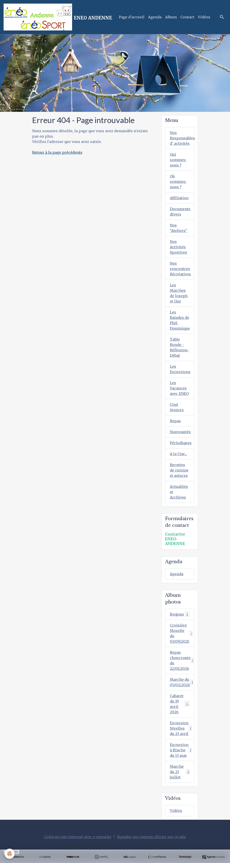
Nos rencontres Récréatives (180, 268)
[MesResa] (73, 856)
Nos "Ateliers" (178, 228)
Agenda (154, 17)
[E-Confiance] (157, 856)
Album (171, 17)
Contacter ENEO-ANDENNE (175, 539)
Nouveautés (180, 432)
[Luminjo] (185, 856)
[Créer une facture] (129, 856)
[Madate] (45, 856)
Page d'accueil (131, 17)
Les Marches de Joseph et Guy (179, 293)
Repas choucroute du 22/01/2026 (182, 660)
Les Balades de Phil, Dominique (180, 320)
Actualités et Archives (179, 492)
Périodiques (181, 443)
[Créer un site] (16, 856)
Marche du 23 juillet (179, 771)
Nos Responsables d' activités (182, 138)
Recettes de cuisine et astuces (179, 470)
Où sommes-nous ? (178, 181)
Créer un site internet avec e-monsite (77, 837)
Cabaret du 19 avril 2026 (181, 704)
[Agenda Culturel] (213, 856)
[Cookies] (9, 854)
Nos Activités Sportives (178, 247)
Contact (187, 17)
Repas (175, 421)
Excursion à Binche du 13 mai (182, 750)
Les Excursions (180, 369)
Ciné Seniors (177, 407)
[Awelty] (101, 856)
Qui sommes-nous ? (178, 159)
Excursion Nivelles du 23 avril (182, 728)
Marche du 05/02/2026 (181, 682)
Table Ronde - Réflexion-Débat (179, 347)
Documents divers (180, 211)
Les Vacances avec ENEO (179, 388)
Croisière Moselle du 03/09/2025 (182, 633)
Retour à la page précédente (57, 152)
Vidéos (204, 17)
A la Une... (178, 454)
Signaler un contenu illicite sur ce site (151, 837)
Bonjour (179, 614)
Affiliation (179, 198)
